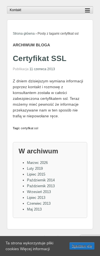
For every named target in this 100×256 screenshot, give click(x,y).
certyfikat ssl (29, 128)
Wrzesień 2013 (39, 192)
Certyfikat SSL (39, 58)
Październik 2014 (41, 180)
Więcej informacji (35, 249)
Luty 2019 (35, 168)
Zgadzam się (82, 246)
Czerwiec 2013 (39, 203)
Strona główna (24, 34)
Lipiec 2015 (36, 174)
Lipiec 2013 (36, 198)
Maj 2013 (34, 209)
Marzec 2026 (37, 163)
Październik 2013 (41, 186)
